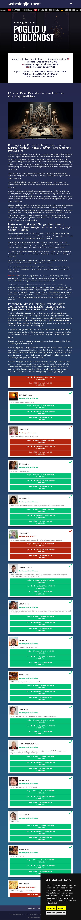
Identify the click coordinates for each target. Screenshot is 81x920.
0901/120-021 (43, 10)
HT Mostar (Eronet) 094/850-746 (40, 61)
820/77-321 (17, 10)
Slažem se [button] (51, 908)
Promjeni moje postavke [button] (56, 912)
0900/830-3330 (69, 10)
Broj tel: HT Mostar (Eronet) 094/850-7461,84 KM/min (40, 402)
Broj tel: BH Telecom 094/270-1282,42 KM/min (40, 379)
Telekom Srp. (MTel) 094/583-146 (42, 64)
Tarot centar (13, 276)
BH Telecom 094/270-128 (42, 66)
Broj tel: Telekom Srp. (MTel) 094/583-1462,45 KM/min (40, 408)
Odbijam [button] (61, 908)
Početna (31, 908)
